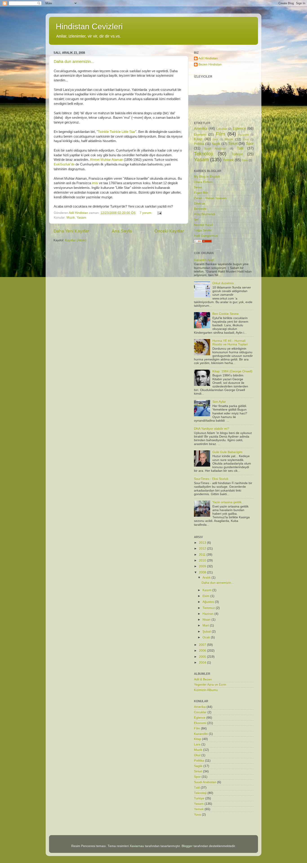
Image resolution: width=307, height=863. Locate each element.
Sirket (233, 143)
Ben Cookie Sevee (225, 313)
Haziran (208, 613)
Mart (206, 625)
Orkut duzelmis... (224, 283)
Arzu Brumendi (204, 214)
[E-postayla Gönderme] (159, 213)
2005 (203, 656)
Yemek (228, 160)
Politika (199, 143)
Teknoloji (203, 154)
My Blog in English (207, 176)
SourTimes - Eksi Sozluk (211, 479)
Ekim (206, 596)
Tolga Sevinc (203, 230)
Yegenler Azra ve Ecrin (210, 684)
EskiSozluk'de (65, 164)
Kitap (198, 139)
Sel (196, 219)
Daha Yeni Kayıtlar (71, 231)
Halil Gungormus (206, 235)
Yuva (245, 160)
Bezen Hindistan (210, 64)
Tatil (240, 148)
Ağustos (208, 602)
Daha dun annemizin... (74, 61)
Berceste (200, 208)
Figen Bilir (201, 193)
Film (220, 134)
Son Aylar (219, 401)
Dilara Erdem (203, 182)
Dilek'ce (199, 203)
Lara (215, 139)
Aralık (206, 577)
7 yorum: (146, 213)
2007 (203, 644)
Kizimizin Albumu (206, 690)
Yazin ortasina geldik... (228, 502)
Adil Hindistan (208, 58)
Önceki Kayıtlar (169, 231)
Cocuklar (221, 128)
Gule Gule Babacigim (227, 452)
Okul (245, 139)
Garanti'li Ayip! (204, 260)
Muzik (71, 217)
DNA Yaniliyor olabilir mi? (211, 428)
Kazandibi (243, 134)
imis (95, 183)
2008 (203, 572)
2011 (203, 554)
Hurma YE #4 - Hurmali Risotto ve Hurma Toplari (230, 342)
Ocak (206, 637)
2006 (203, 650)
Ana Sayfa (122, 231)
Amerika (200, 128)
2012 (203, 548)
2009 (203, 566)
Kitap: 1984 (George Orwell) (232, 371)
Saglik (216, 143)
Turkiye (237, 154)
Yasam (81, 217)
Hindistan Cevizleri (89, 26)
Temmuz (209, 608)
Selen (198, 187)
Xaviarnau (137, 846)
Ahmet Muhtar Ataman (106, 159)
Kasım (207, 590)
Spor (250, 143)
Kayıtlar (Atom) (75, 240)
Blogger (187, 846)
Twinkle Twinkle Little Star (116, 132)
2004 (203, 662)
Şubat (207, 631)
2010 (203, 560)
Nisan (206, 619)
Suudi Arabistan (215, 148)
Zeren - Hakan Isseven (210, 198)
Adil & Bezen (203, 679)
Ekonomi (200, 134)
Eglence (239, 128)
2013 (203, 542)
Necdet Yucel (203, 225)
